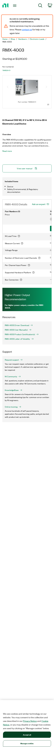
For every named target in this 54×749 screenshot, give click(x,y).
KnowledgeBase (12, 390)
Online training (11, 406)
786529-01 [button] (6, 70)
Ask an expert (38, 204)
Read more (7, 151)
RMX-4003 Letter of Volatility (17, 339)
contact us (27, 29)
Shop (13, 39)
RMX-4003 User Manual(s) (16, 329)
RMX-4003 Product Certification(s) (20, 334)
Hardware (22, 39)
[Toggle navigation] (15, 5)
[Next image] (46, 87)
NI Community (11, 376)
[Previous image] (7, 87)
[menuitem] (40, 6)
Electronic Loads (37, 39)
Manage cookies (27, 743)
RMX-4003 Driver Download (17, 325)
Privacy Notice (30, 720)
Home (5, 39)
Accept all (27, 734)
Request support (12, 359)
